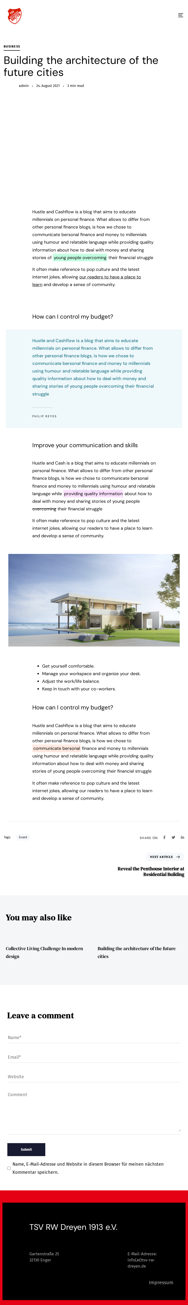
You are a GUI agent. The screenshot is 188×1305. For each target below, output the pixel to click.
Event (23, 837)
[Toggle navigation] (153, 15)
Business (12, 46)
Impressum (161, 1282)
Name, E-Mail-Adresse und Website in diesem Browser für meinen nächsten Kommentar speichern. (88, 1168)
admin (24, 86)
